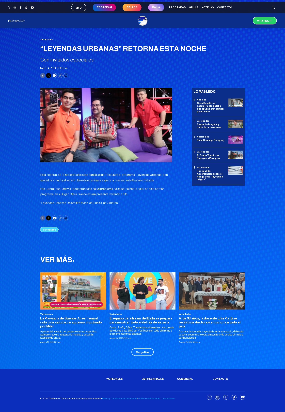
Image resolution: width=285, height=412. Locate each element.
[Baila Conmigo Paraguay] (235, 140)
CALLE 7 (132, 7)
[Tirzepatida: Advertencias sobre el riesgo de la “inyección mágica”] (235, 170)
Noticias (208, 7)
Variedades (46, 39)
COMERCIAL (185, 378)
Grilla (193, 7)
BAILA (156, 7)
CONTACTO (224, 7)
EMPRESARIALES (153, 378)
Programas (177, 7)
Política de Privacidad (149, 398)
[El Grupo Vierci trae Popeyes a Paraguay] (235, 155)
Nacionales (203, 137)
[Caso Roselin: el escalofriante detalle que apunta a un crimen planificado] (235, 102)
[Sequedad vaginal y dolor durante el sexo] (235, 124)
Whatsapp (264, 21)
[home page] (142, 21)
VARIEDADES (114, 378)
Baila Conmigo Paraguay (211, 140)
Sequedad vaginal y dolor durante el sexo (209, 126)
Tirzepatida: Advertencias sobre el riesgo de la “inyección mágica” (210, 175)
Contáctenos (168, 398)
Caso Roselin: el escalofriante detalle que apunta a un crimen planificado (210, 107)
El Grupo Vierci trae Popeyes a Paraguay (208, 156)
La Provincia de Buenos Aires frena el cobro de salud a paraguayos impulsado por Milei (71, 322)
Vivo (79, 7)
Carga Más (142, 352)
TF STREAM (104, 7)
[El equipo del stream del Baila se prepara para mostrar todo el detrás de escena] (142, 291)
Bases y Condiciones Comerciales (119, 398)
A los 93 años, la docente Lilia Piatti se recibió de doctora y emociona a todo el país (209, 322)
